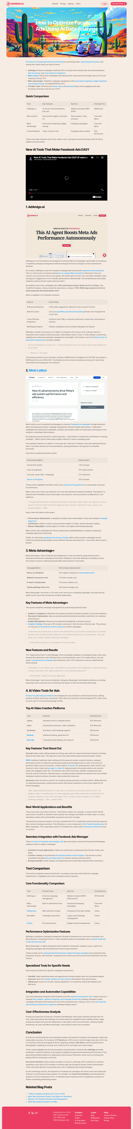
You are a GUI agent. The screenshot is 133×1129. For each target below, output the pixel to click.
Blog (92, 1115)
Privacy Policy (109, 1118)
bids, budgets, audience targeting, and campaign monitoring (57, 999)
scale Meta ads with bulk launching (70, 312)
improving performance (90, 62)
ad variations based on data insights (70, 855)
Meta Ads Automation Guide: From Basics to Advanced (49, 1096)
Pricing (62, 4)
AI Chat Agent (80, 1120)
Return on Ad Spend (35, 479)
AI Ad (77, 1118)
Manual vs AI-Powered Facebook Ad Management (48, 1099)
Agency (71, 4)
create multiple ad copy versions (58, 979)
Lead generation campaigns (42, 660)
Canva (54, 86)
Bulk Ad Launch (80, 1123)
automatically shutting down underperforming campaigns (66, 953)
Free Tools (94, 1120)
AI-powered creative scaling (51, 627)
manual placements (87, 573)
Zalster (30, 923)
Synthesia (70, 86)
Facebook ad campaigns (80, 424)
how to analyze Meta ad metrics (71, 273)
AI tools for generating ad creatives (40, 696)
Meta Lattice (38, 370)
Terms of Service (110, 1115)
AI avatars (71, 765)
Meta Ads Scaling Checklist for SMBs (42, 1102)
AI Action (78, 1115)
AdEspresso (31, 911)
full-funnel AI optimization (94, 824)
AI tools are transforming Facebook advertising (44, 62)
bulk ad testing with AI (53, 858)
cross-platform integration (54, 73)
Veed (60, 86)
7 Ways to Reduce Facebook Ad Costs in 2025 (46, 1094)
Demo (78, 4)
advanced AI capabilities (73, 485)
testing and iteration (92, 827)
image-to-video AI (56, 768)
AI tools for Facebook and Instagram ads (47, 841)
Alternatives (95, 1118)
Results (55, 4)
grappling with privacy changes (56, 537)
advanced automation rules (81, 996)
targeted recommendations (93, 270)
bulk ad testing (34, 73)
